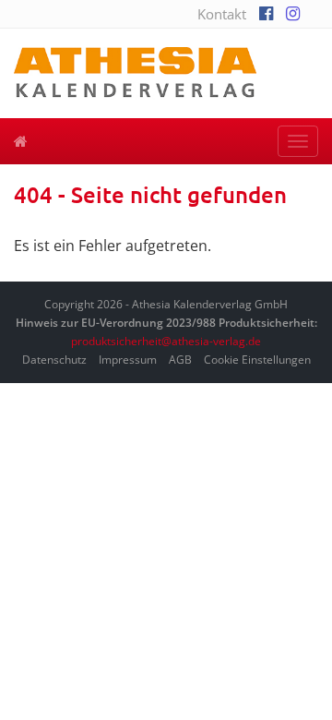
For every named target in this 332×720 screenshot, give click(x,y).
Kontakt (221, 14)
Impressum (128, 359)
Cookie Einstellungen (257, 359)
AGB (180, 359)
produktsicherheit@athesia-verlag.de (166, 341)
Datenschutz (54, 359)
